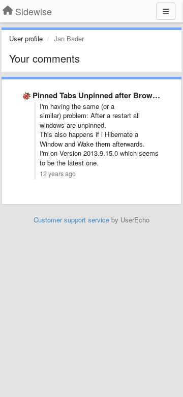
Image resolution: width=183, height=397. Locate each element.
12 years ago (58, 173)
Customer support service (71, 219)
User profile (26, 38)
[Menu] (165, 11)
